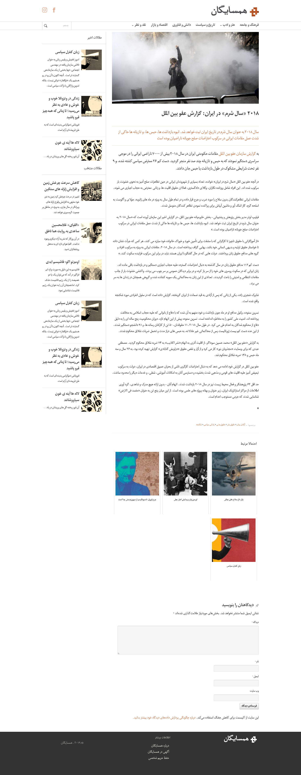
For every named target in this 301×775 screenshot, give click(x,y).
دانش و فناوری (181, 25)
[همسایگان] (150, 10)
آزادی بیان (241, 425)
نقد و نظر (140, 25)
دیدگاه (255, 623)
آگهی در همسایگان (158, 752)
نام (257, 662)
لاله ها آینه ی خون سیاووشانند (67, 146)
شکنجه (199, 425)
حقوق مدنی (220, 425)
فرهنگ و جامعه (249, 25)
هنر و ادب (229, 25)
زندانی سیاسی (209, 425)
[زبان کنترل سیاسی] (91, 60)
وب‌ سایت (254, 691)
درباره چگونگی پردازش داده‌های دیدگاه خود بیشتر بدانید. (164, 718)
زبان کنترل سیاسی (67, 53)
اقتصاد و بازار (159, 25)
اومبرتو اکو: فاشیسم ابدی (62, 262)
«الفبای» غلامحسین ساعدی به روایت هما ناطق (62, 229)
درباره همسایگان (160, 746)
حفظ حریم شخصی (158, 758)
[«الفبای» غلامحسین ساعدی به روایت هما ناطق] (91, 233)
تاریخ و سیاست (205, 25)
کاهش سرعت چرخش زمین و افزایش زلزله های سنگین (61, 186)
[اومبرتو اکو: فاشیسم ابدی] (91, 269)
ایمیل (255, 677)
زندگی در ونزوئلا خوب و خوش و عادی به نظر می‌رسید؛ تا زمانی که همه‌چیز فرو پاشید (60, 108)
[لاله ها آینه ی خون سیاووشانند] (91, 150)
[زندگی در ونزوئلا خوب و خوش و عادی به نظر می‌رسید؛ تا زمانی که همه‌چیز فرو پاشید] (91, 106)
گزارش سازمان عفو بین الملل (237, 154)
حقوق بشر (231, 425)
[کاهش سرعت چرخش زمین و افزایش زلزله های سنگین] (91, 190)
